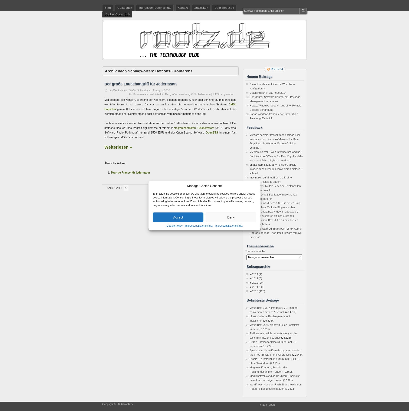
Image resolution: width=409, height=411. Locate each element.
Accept (178, 217)
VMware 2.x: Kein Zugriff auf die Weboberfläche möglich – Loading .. (274, 143)
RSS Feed (277, 69)
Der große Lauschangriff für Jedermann (140, 84)
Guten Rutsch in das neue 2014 (268, 92)
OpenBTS (212, 132)
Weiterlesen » (118, 147)
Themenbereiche (255, 251)
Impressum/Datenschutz (199, 225)
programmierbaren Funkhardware (194, 127)
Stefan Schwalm (138, 90)
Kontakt (183, 7)
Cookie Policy (175, 225)
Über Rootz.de (224, 7)
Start (108, 7)
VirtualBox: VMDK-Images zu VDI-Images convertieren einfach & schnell (276, 169)
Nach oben (268, 404)
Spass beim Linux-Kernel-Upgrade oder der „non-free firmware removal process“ (276, 233)
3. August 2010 (161, 90)
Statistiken (201, 7)
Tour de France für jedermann (130, 172)
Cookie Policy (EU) (117, 14)
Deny (231, 217)
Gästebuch (124, 7)
